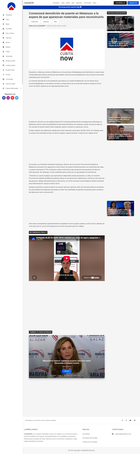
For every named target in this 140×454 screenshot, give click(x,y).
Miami (68, 3)
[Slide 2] (54, 375)
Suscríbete (86, 434)
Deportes (79, 3)
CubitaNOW (29, 3)
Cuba (62, 3)
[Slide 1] (51, 375)
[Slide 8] (75, 375)
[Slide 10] (82, 375)
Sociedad (46, 21)
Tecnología (87, 3)
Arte (73, 3)
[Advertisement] (67, 101)
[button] (11, 88)
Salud (94, 3)
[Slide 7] (71, 375)
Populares (56, 3)
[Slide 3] (58, 375)
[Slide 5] (65, 375)
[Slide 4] (61, 375)
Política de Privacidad (90, 442)
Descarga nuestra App (90, 438)
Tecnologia (34, 21)
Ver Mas (66, 371)
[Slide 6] (68, 375)
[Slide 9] (78, 375)
